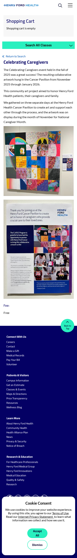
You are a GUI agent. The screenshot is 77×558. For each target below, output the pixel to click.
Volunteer (11, 364)
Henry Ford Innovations (19, 470)
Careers (10, 341)
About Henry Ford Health (19, 423)
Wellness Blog (14, 407)
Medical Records (15, 355)
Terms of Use (60, 513)
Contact (10, 346)
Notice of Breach (15, 445)
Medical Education (16, 475)
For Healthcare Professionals (22, 462)
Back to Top (67, 327)
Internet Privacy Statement (36, 516)
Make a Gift (12, 350)
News (9, 436)
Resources (12, 402)
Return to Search (16, 56)
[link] (21, 5)
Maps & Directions (16, 393)
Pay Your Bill (13, 359)
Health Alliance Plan (17, 432)
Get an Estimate (15, 384)
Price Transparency (16, 398)
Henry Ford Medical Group (20, 466)
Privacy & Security (16, 441)
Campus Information (17, 380)
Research (11, 484)
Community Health (16, 427)
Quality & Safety (15, 479)
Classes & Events (16, 389)
